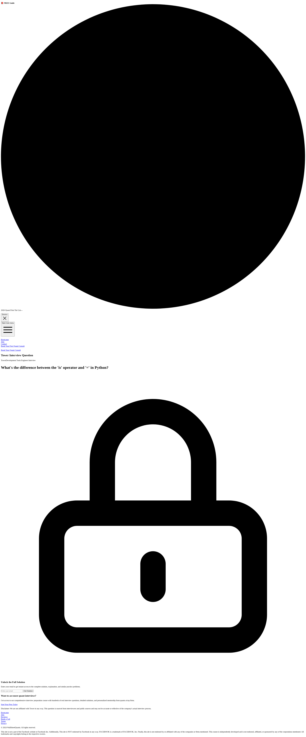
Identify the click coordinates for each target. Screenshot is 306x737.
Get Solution (28, 691)
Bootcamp (5, 340)
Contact (4, 344)
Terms (3, 721)
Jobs (2, 342)
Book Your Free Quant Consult (13, 346)
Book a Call (5, 719)
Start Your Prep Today (9, 704)
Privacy (4, 723)
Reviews (4, 717)
